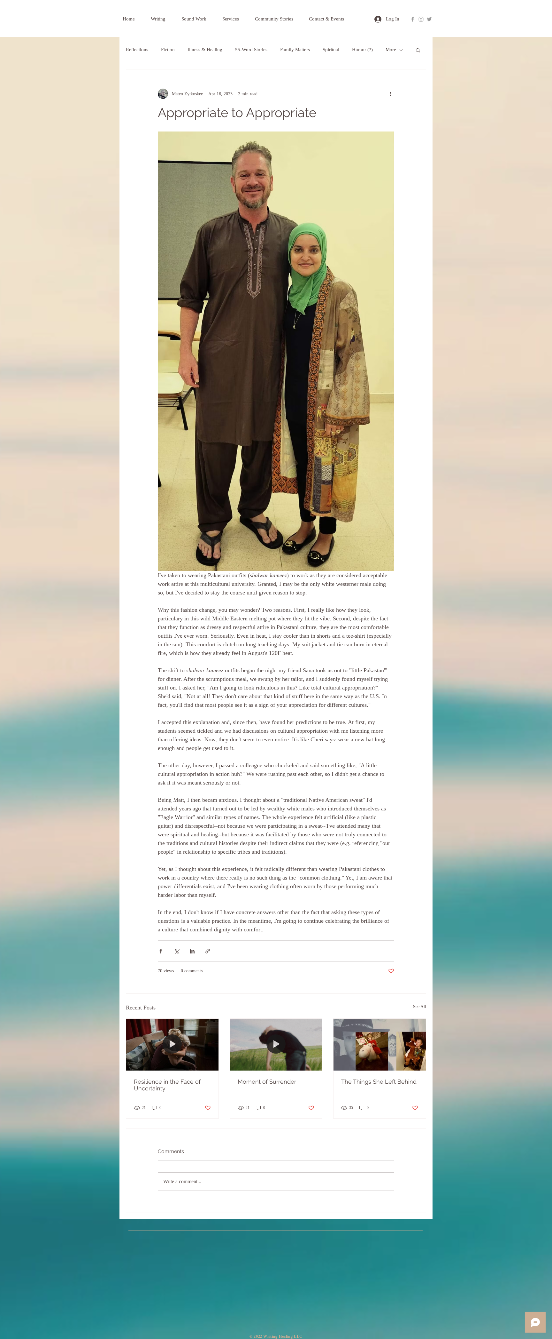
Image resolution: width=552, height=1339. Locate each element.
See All (419, 1006)
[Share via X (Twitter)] (176, 951)
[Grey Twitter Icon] (429, 19)
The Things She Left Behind (379, 1081)
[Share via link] (208, 951)
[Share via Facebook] (161, 951)
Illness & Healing (205, 49)
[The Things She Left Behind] (380, 1045)
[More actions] (390, 94)
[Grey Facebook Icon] (413, 19)
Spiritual (331, 49)
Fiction (168, 49)
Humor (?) (362, 49)
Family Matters (295, 49)
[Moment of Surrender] (276, 1045)
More (391, 49)
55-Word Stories (251, 49)
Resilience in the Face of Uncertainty (167, 1085)
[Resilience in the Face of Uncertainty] (172, 1045)
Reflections (137, 49)
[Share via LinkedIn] (192, 951)
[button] (418, 49)
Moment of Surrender (267, 1081)
